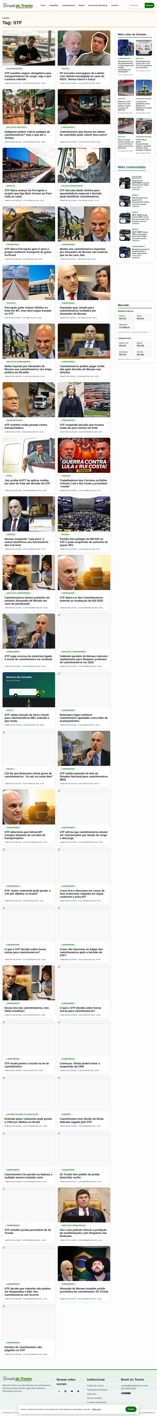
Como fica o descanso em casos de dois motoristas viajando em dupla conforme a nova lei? (82, 893)
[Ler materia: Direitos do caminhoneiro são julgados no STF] (29, 1322)
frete (9, 476)
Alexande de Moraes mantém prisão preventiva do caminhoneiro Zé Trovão (84, 1290)
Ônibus (82, 5)
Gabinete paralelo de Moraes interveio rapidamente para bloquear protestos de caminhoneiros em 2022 (84, 659)
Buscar (149, 5)
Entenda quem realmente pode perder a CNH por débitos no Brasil (28, 1120)
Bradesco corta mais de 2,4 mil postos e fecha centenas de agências (124, 106)
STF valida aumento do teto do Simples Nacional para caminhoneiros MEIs (84, 776)
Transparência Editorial (97, 1390)
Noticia (10, 710)
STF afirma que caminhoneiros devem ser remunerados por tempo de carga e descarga (84, 835)
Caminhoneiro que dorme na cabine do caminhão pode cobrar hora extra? (83, 133)
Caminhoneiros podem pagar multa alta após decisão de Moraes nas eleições (82, 369)
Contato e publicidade (96, 1402)
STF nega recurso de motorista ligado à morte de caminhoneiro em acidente (28, 658)
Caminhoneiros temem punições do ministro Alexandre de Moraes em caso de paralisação (27, 600)
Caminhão (66, 1114)
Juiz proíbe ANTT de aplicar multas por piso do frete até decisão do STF (27, 482)
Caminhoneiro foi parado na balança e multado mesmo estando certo (28, 1176)
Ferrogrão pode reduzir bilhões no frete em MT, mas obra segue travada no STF (28, 310)
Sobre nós (91, 1394)
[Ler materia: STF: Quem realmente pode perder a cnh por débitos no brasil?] (29, 865)
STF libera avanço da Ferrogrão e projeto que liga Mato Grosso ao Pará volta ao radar (28, 193)
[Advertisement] (135, 282)
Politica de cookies (95, 1386)
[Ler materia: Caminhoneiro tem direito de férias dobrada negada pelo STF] (84, 1093)
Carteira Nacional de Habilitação (22, 1114)
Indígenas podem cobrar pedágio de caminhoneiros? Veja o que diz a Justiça (27, 134)
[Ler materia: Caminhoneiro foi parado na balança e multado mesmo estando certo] (29, 1149)
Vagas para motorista (98, 5)
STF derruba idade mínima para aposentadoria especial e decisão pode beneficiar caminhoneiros (81, 193)
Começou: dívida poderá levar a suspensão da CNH (80, 1065)
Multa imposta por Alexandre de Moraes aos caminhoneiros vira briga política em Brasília (28, 369)
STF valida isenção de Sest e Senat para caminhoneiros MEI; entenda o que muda (27, 717)
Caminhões (53, 5)
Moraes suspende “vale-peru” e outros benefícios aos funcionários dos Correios (26, 542)
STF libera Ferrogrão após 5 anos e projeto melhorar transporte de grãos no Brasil (28, 252)
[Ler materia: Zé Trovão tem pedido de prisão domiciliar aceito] (84, 1149)
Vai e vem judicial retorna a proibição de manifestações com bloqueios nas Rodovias (83, 1233)
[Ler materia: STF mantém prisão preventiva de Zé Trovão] (29, 1204)
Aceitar (131, 1409)
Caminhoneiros (68, 5)
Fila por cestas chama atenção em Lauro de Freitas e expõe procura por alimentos (126, 144)
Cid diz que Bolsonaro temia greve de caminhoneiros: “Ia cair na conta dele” (29, 775)
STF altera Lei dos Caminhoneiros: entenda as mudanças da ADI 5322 (82, 599)
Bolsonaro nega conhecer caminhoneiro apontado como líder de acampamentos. (84, 717)
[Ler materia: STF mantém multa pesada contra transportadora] (29, 399)
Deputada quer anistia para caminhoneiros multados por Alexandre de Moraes (78, 310)
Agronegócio (13, 244)
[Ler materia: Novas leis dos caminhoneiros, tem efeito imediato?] (29, 982)
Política (65, 69)
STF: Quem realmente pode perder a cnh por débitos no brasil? (27, 892)
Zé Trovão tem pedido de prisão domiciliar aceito (80, 1176)
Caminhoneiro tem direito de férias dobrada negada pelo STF (82, 1120)
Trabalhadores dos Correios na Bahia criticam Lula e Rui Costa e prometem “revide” (83, 483)
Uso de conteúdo (94, 1398)
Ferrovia (11, 186)
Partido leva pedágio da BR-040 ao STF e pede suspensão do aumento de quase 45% (84, 542)
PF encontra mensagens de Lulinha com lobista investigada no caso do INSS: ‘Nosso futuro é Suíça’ (82, 76)
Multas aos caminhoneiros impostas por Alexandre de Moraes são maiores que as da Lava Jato (84, 252)
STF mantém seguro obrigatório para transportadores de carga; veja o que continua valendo (28, 76)
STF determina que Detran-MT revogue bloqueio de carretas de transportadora (25, 835)
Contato (114, 5)
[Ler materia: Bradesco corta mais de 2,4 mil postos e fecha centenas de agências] (126, 88)
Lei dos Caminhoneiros (72, 186)
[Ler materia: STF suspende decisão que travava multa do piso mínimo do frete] (84, 399)
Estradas (11, 303)
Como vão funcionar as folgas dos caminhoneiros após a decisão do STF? (81, 952)
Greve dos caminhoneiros (18, 362)
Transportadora (14, 69)
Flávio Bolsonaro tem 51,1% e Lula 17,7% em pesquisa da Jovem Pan (144, 64)
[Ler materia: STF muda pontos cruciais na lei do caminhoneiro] (29, 1038)
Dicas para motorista (16, 127)
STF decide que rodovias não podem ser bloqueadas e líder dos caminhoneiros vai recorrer (28, 1291)
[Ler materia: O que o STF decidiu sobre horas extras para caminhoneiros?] (29, 924)
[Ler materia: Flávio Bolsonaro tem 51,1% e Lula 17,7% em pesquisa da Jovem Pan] (144, 47)
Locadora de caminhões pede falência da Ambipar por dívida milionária (144, 106)
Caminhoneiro (68, 127)
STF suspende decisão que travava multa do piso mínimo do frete (82, 426)
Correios (66, 476)
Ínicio (43, 5)
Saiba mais (96, 1409)
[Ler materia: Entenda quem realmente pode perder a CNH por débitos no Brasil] (29, 1093)
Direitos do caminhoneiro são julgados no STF (23, 1349)
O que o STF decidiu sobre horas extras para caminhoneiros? (25, 951)
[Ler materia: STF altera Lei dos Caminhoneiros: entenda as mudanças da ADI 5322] (84, 572)
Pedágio (65, 534)
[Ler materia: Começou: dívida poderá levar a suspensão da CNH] (84, 1038)
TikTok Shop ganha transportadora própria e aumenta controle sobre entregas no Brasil (143, 145)
